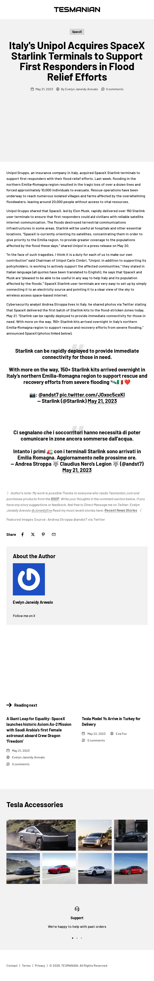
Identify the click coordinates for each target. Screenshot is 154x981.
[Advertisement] (77, 131)
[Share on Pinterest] (43, 534)
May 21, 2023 (102, 401)
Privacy (40, 965)
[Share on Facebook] (22, 534)
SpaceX (77, 31)
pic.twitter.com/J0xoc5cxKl (92, 394)
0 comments (115, 89)
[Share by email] (54, 534)
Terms (26, 965)
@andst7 (48, 394)
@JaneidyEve (41, 510)
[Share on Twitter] (33, 534)
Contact (12, 965)
